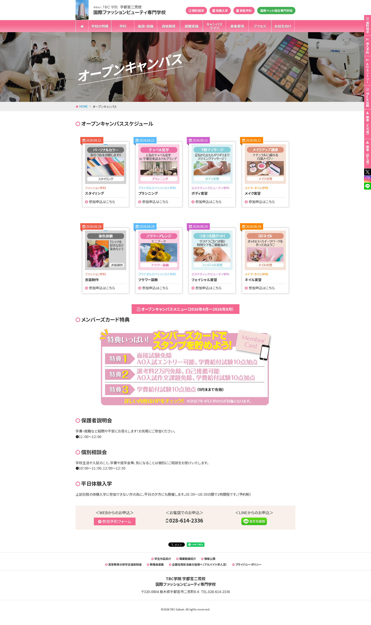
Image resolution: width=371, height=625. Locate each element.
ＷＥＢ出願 (367, 99)
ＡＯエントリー (367, 72)
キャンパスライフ (214, 26)
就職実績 (191, 26)
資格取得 (168, 26)
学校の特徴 (99, 26)
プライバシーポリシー (248, 564)
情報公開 (209, 559)
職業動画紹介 (187, 559)
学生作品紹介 (162, 559)
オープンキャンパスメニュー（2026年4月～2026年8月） (187, 309)
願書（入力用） (367, 126)
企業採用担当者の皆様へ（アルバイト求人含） (199, 564)
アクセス (260, 26)
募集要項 (237, 26)
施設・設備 (145, 26)
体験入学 (221, 10)
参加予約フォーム (116, 521)
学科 (122, 26)
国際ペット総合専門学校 (276, 10)
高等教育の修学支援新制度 (125, 564)
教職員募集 (156, 564)
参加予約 (245, 10)
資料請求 (197, 10)
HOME (83, 106)
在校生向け (282, 26)
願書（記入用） (367, 155)
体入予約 (367, 48)
